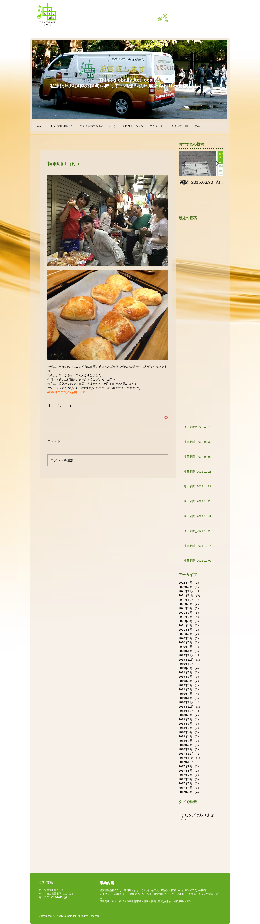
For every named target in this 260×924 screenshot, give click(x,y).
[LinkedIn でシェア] (69, 405)
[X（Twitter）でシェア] (59, 405)
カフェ (202, 894)
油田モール (185, 894)
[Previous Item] (185, 164)
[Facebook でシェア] (49, 405)
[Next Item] (217, 164)
